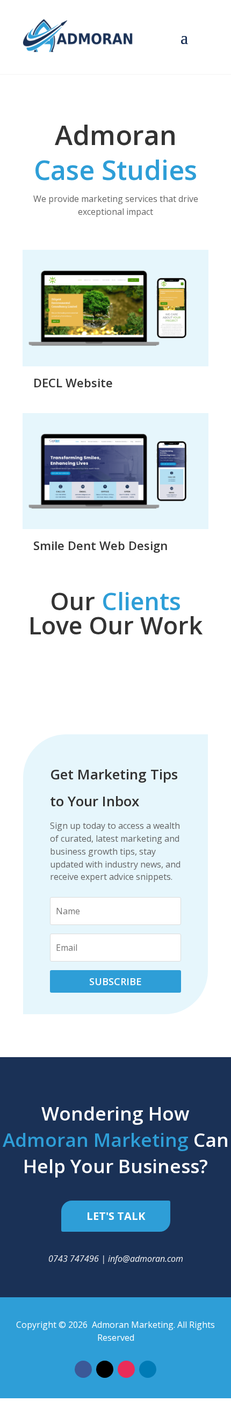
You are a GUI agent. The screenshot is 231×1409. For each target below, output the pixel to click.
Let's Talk (115, 1216)
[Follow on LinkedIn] (147, 1369)
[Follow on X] (104, 1369)
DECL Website (73, 382)
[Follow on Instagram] (126, 1369)
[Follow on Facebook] (83, 1369)
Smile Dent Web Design (100, 545)
